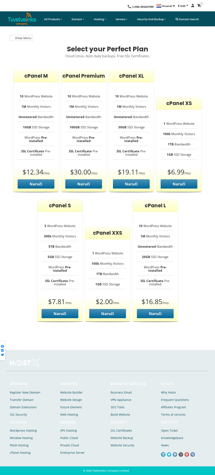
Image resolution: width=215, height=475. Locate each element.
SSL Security (18, 414)
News (165, 445)
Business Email (121, 392)
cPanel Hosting (20, 453)
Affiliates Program (173, 407)
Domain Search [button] (188, 19)
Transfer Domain (22, 400)
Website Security (122, 445)
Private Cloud (69, 445)
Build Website (120, 414)
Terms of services (173, 414)
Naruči (36, 183)
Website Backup (122, 438)
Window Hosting (21, 438)
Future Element (71, 407)
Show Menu (22, 38)
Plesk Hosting (19, 445)
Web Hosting (69, 414)
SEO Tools (118, 407)
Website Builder (71, 392)
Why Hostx (168, 392)
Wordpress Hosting (23, 430)
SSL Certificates (121, 430)
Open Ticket (169, 430)
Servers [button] (120, 19)
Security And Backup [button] (150, 19)
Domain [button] (77, 19)
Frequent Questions (175, 400)
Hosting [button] (99, 19)
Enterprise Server (72, 453)
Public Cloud (69, 438)
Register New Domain (25, 392)
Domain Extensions (23, 407)
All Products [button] (52, 19)
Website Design (71, 400)
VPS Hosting (68, 430)
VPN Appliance (121, 400)
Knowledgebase (172, 438)
